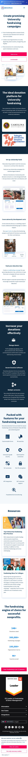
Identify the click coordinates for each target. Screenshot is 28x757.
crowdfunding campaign (14, 270)
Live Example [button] (14, 59)
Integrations (5, 715)
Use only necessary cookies (14, 751)
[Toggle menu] (24, 8)
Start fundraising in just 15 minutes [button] (14, 669)
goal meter (9, 231)
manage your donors (14, 348)
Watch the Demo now (16, 3)
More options (5, 755)
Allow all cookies (14, 747)
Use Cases (4, 710)
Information (5, 706)
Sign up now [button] (14, 54)
